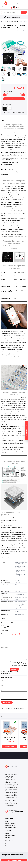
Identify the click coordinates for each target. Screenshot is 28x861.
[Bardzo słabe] (11, 634)
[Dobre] (17, 634)
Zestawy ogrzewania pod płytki (11, 21)
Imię (2, 680)
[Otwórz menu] (2, 7)
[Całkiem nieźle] (13, 634)
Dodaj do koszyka (14, 98)
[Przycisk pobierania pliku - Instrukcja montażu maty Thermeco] (2, 708)
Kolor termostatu (7, 104)
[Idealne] (19, 634)
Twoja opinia (4, 647)
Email (2, 685)
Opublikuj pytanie (7, 702)
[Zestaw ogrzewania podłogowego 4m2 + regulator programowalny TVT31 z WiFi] (9, 728)
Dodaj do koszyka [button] (9, 746)
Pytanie (2, 690)
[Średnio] (15, 634)
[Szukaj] (24, 12)
